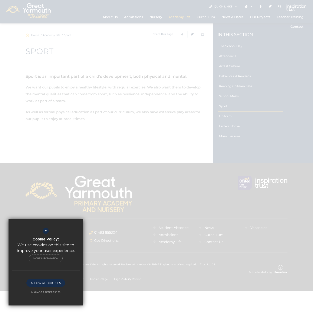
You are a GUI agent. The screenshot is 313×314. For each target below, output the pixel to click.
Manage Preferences (45, 292)
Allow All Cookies (46, 283)
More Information (46, 258)
